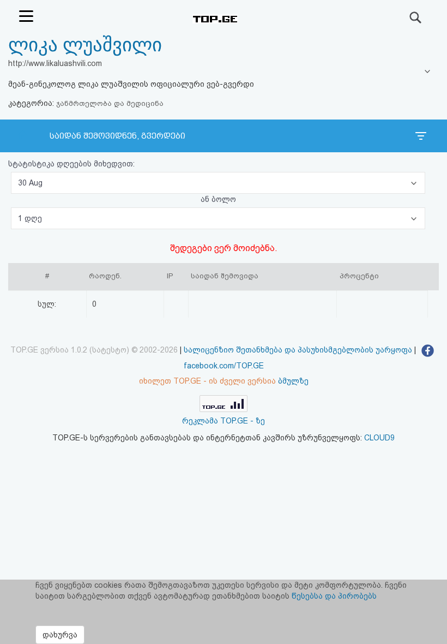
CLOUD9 (379, 437)
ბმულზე (293, 381)
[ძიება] (415, 17)
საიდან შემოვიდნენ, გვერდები (117, 136)
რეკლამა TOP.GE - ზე (223, 420)
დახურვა (60, 634)
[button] (218, 183)
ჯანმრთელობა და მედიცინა (110, 103)
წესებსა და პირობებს (334, 596)
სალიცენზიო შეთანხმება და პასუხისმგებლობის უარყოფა (298, 349)
